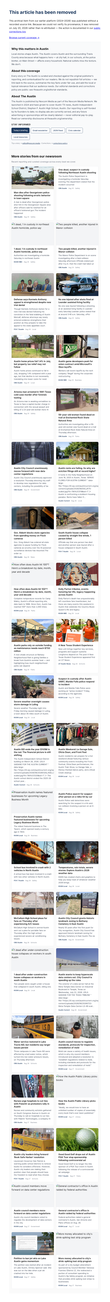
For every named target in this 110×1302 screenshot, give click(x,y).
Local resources (21, 137)
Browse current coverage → (24, 37)
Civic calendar (74, 130)
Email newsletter (40, 130)
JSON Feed (58, 130)
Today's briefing (20, 130)
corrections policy (60, 143)
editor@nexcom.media (31, 143)
